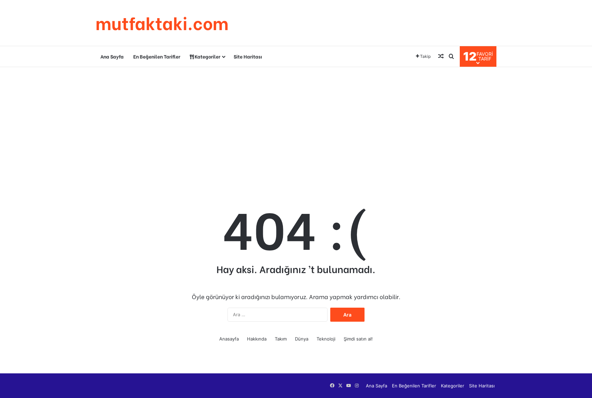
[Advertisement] (296, 122)
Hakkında (257, 339)
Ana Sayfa (112, 56)
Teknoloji (326, 339)
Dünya (301, 339)
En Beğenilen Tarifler (156, 56)
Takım (281, 339)
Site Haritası (248, 56)
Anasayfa (229, 339)
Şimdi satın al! (358, 339)
